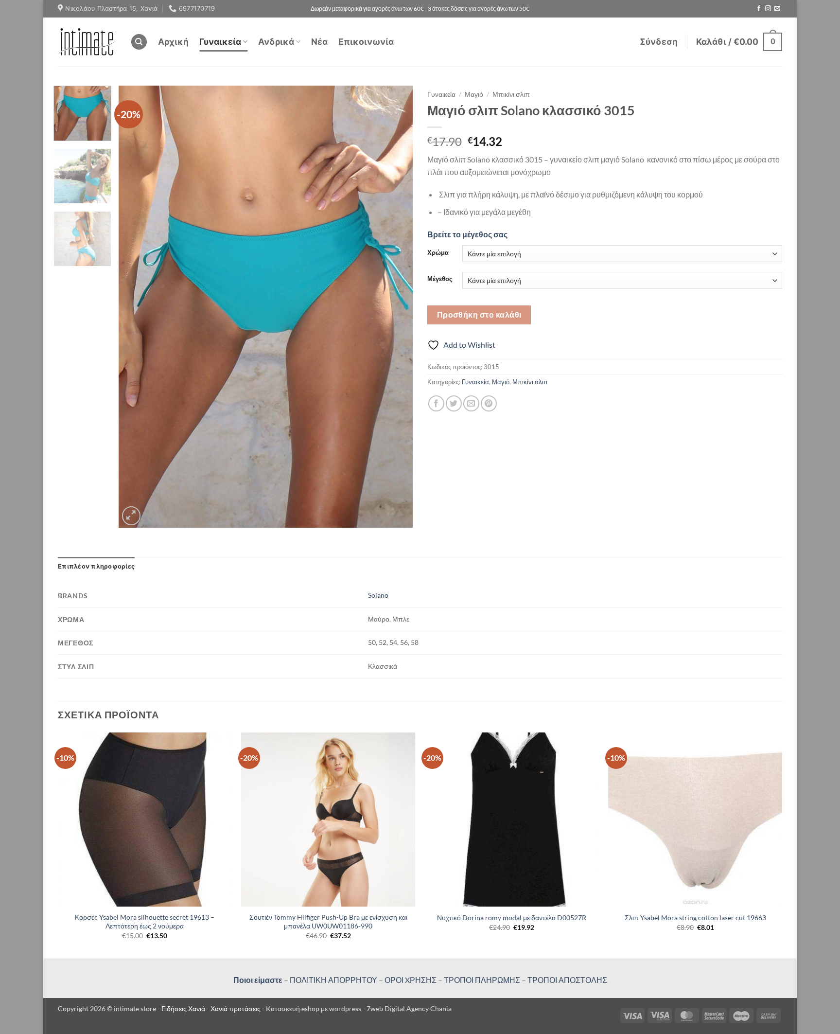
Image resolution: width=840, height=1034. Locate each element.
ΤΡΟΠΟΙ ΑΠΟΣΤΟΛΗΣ (567, 979)
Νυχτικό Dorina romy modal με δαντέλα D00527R (511, 917)
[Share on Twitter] (454, 403)
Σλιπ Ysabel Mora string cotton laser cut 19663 (695, 917)
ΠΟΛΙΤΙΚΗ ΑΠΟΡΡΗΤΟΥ (333, 979)
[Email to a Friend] (471, 403)
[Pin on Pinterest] (489, 403)
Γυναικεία (220, 41)
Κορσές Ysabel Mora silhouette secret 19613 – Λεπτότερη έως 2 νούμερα (144, 921)
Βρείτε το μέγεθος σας (467, 234)
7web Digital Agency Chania (409, 1008)
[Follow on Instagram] (768, 8)
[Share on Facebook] (436, 403)
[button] (659, 42)
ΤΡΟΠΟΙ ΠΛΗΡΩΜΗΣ (482, 979)
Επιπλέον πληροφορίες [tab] (96, 566)
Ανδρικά (276, 41)
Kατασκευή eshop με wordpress (313, 1008)
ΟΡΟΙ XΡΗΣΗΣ (410, 979)
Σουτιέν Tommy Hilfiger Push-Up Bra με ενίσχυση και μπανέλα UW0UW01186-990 (328, 921)
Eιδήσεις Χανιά (184, 1008)
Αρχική (173, 41)
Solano (378, 595)
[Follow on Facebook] (759, 8)
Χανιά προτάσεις (236, 1008)
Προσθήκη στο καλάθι (479, 314)
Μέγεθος (440, 279)
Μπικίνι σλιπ (511, 94)
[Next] (394, 307)
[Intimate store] (87, 41)
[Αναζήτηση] (139, 42)
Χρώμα (438, 253)
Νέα (319, 41)
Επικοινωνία (366, 41)
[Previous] (136, 307)
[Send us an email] (777, 8)
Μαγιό (474, 94)
